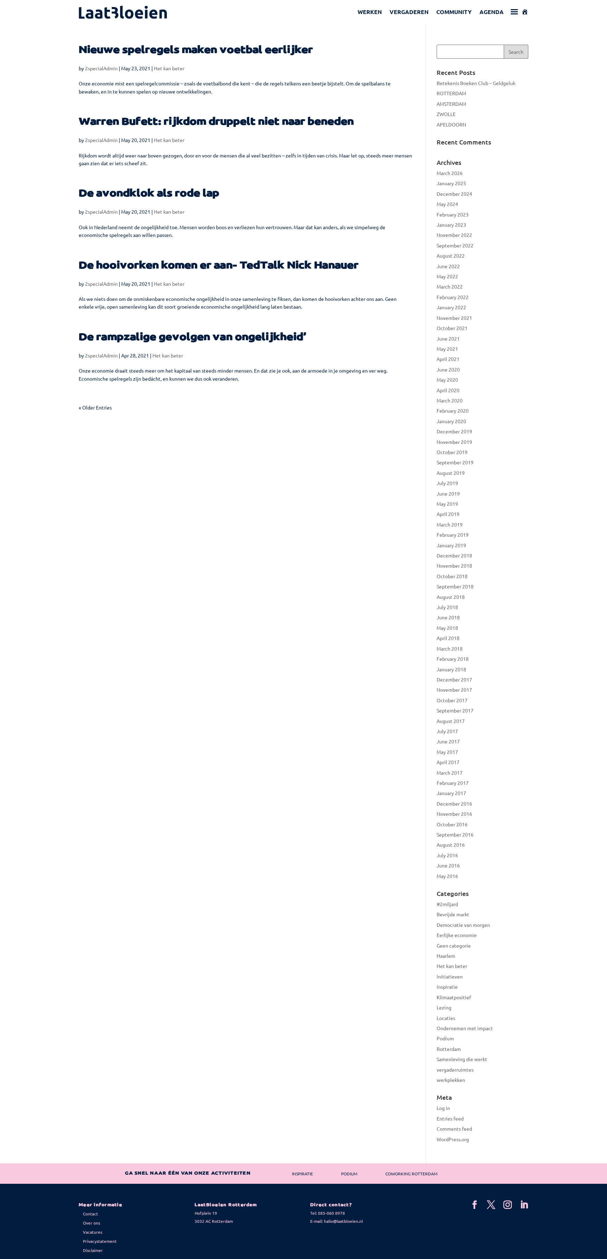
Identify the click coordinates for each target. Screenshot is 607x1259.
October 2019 (452, 452)
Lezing (444, 1007)
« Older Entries (95, 407)
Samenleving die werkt (462, 1059)
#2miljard (447, 904)
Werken (370, 11)
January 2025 (451, 183)
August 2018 (451, 597)
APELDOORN (451, 124)
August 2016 (451, 844)
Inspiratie (447, 986)
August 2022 (451, 255)
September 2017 (455, 710)
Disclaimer (93, 1250)
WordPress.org (453, 1139)
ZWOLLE (446, 114)
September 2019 (455, 462)
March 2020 (450, 400)
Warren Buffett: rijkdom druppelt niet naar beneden (216, 122)
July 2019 (447, 483)
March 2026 (450, 173)
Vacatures (92, 1232)
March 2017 (450, 772)
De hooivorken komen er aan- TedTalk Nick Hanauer (219, 265)
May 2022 (447, 276)
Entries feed (450, 1118)
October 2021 (452, 328)
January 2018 (451, 669)
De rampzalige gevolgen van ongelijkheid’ (192, 337)
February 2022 (453, 297)
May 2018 (447, 628)
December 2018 (454, 555)
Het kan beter (169, 68)
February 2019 (453, 534)
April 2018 (448, 638)
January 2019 (451, 545)
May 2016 (447, 876)
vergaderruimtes (455, 1069)
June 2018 (448, 617)
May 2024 (447, 204)
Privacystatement (100, 1241)
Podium (445, 1038)
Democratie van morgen (463, 925)
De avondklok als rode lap (149, 193)
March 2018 (450, 648)
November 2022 (454, 235)
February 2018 (453, 659)
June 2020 (448, 369)
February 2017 (453, 783)
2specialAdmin (101, 68)
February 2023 (453, 214)
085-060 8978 (331, 1213)
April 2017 (448, 762)
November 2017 (454, 689)
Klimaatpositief (454, 997)
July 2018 (447, 607)
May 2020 (447, 379)
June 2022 (448, 266)
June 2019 (448, 493)
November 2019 (454, 442)
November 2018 (454, 565)
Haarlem (446, 956)
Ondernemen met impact (465, 1028)
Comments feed (454, 1128)
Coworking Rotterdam (411, 1173)
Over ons (91, 1223)
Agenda (491, 11)
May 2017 (447, 752)
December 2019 (454, 431)
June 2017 (448, 741)
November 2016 (454, 814)
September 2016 (455, 834)
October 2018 (452, 576)
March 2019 (450, 524)
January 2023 (451, 224)
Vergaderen (409, 11)
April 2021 (448, 359)
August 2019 (451, 473)
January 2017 (451, 793)
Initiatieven (450, 976)
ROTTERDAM (451, 93)
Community (454, 11)
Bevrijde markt (453, 914)
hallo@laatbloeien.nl (343, 1221)
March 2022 (450, 286)
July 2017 (447, 731)
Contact (90, 1213)
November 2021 (454, 318)
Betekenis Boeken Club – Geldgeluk (476, 83)
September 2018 (455, 586)
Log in (443, 1108)
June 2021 (448, 338)
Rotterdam (449, 1049)
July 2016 (447, 855)
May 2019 (447, 504)
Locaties (446, 1018)
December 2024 (454, 194)
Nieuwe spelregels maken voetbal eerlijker (196, 50)
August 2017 (451, 721)
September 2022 (455, 245)
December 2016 (454, 803)
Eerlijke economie (457, 935)
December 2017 (454, 679)
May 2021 (447, 349)
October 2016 (452, 824)
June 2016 (448, 865)
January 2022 (451, 307)
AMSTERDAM (451, 104)
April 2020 (448, 390)
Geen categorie (454, 945)
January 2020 (451, 421)
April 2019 (448, 514)
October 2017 (452, 700)
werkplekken (451, 1080)
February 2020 (453, 410)
